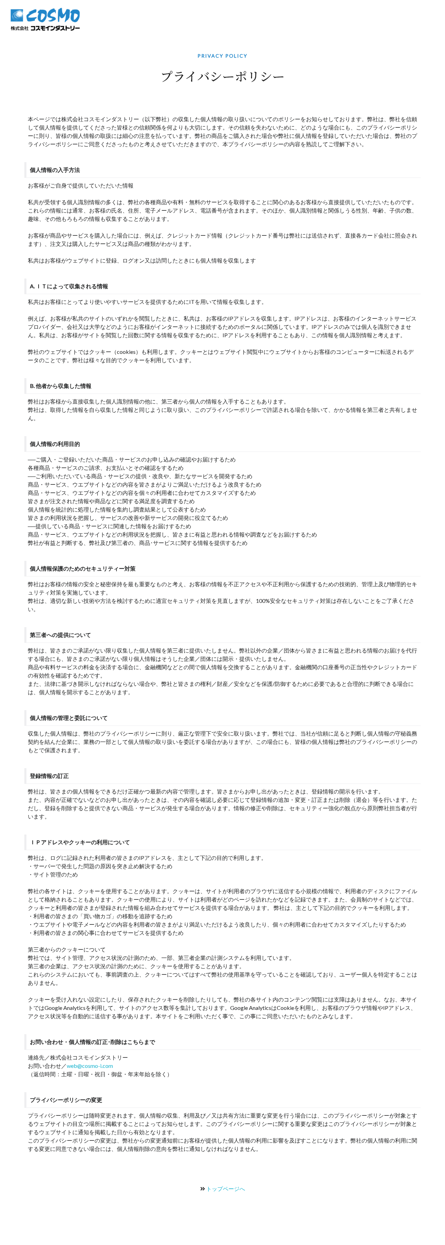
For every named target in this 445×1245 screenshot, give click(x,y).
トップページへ (225, 1188)
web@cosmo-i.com (90, 1065)
